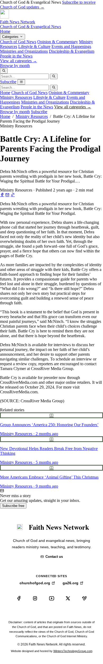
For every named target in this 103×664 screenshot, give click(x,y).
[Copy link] (13, 195)
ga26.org (70, 583)
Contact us (54, 557)
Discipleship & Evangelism (71, 51)
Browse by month (15, 65)
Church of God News (18, 41)
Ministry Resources (16, 97)
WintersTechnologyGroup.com (72, 651)
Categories (11, 37)
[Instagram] (35, 598)
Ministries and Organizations (24, 51)
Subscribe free (13, 506)
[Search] (4, 71)
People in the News (16, 56)
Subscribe (8, 81)
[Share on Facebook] (2, 195)
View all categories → (18, 61)
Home (5, 31)
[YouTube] (51, 598)
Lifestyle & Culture (34, 46)
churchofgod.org (35, 583)
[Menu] (21, 82)
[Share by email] (7, 195)
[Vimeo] (84, 598)
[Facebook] (19, 598)
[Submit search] (54, 76)
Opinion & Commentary (57, 41)
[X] (68, 598)
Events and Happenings (71, 46)
